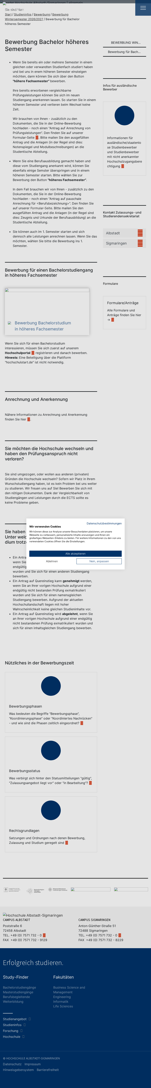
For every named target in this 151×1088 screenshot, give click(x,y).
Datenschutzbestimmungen (104, 523)
